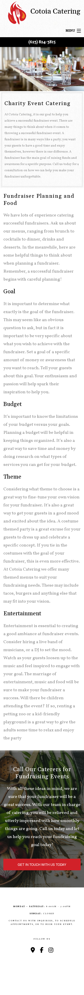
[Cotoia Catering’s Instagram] (50, 951)
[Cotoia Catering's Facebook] (41, 951)
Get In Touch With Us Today (42, 864)
